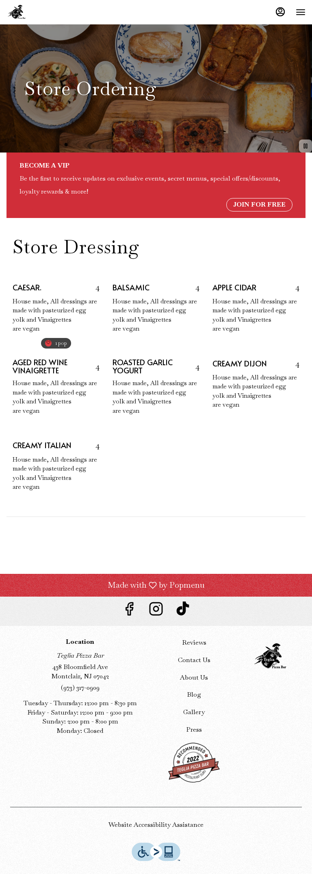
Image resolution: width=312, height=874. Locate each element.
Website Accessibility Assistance (156, 824)
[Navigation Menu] (301, 12)
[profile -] (280, 12)
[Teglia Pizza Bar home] (43, 12)
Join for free (259, 204)
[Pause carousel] (305, 146)
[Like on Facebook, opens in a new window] (129, 611)
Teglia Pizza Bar (270, 656)
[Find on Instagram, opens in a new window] (156, 611)
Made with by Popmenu (105, 585)
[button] (56, 308)
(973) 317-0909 (80, 687)
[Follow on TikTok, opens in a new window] (183, 611)
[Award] (194, 761)
